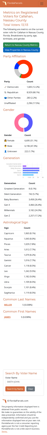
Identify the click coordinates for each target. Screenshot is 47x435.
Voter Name (11, 377)
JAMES (7, 317)
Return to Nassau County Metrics (21, 44)
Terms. (4, 431)
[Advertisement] (23, 345)
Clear (30, 388)
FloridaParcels (14, 3)
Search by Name (15, 388)
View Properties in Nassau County (21, 49)
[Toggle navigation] (41, 3)
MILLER (8, 304)
